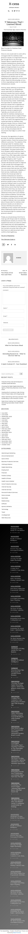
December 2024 (7, 432)
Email (5, 316)
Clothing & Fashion (7, 464)
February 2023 (6, 439)
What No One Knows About (14, 345)
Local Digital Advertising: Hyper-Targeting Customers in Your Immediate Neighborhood (17, 599)
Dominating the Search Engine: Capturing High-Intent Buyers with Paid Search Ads (17, 629)
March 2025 (5, 427)
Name (5, 308)
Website (5, 322)
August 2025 (5, 418)
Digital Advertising (7, 467)
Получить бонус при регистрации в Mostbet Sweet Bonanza (16, 549)
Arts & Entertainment (8, 456)
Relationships (5, 501)
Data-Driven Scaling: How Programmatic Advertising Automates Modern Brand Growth (13, 403)
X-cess (14, 4)
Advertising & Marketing (8, 453)
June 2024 (5, 434)
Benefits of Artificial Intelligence (15, 539)
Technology (5, 509)
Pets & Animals (6, 495)
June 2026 (5, 414)
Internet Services (6, 489)
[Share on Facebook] (11, 244)
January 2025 (6, 430)
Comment (5, 290)
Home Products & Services (9, 484)
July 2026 (4, 413)
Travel (3, 512)
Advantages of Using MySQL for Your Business (17, 529)
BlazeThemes (17, 932)
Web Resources (6, 517)
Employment (5, 470)
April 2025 (5, 425)
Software (4, 503)
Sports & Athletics (7, 506)
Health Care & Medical (8, 481)
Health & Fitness (6, 478)
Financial (4, 472)
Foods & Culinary (6, 475)
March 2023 (5, 437)
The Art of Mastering (7, 236)
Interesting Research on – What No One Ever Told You (14, 355)
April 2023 (5, 436)
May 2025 (4, 423)
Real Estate (5, 498)
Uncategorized (6, 515)
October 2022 (6, 444)
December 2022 (7, 441)
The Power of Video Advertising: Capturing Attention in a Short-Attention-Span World (16, 609)
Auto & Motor (5, 458)
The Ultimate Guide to (8, 239)
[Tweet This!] (8, 244)
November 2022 (7, 443)
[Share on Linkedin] (15, 244)
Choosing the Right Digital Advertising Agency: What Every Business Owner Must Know (14, 388)
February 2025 (6, 429)
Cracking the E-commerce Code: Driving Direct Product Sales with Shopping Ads (17, 569)
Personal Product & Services (10, 492)
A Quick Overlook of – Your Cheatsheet (14, 364)
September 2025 (7, 416)
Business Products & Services (10, 461)
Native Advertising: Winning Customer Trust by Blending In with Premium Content (17, 579)
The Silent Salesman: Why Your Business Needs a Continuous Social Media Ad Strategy (17, 639)
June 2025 (5, 421)
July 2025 (4, 420)
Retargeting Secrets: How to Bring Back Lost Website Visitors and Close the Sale (17, 619)
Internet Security (6, 487)
